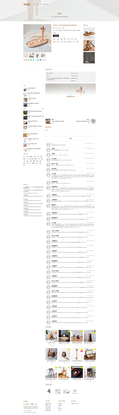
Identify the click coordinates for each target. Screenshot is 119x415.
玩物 (44, 4)
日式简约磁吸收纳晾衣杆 (77, 361)
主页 (52, 16)
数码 (41, 4)
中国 (38, 156)
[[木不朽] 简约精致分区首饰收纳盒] (90, 353)
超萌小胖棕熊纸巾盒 (51, 361)
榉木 (65, 39)
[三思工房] (66, 391)
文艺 (74, 41)
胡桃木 (33, 163)
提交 (70, 138)
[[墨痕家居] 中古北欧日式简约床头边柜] (64, 371)
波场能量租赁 (54, 186)
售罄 (57, 35)
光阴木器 (60, 403)
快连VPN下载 (54, 163)
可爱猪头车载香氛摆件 (77, 342)
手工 (24, 156)
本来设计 (60, 408)
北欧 (27, 161)
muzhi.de (29, 410)
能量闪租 (53, 204)
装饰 (75, 39)
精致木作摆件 (48, 410)
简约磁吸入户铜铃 (77, 379)
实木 (58, 41)
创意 (54, 41)
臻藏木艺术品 (48, 405)
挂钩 (77, 41)
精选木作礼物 (48, 403)
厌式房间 (60, 405)
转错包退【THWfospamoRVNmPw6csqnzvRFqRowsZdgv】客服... (32, 196)
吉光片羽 (34, 412)
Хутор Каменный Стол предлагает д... (32, 193)
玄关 (68, 39)
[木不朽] (49, 391)
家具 (41, 156)
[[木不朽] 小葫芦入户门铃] (51, 335)
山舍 (59, 410)
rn (51, 143)
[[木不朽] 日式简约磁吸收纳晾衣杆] (77, 353)
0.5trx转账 (53, 173)
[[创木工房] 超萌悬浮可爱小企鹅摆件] (64, 335)
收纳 (61, 39)
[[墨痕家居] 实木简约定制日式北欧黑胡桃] (51, 371)
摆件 (54, 39)
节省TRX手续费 (55, 230)
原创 (65, 41)
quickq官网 (53, 158)
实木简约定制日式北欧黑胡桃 (51, 379)
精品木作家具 (48, 407)
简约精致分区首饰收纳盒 (89, 361)
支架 (58, 39)
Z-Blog (28, 412)
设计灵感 (69, 41)
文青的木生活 (48, 408)
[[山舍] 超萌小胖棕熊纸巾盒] (51, 353)
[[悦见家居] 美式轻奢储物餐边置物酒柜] (90, 371)
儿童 (40, 163)
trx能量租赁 (54, 194)
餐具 (37, 4)
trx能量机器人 (54, 199)
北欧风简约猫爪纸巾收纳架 (90, 342)
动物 (40, 161)
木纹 (42, 158)
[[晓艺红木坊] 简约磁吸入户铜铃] (77, 371)
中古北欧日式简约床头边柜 (64, 379)
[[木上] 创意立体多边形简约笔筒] (64, 353)
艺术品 (34, 156)
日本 (39, 158)
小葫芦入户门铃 (51, 342)
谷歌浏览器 (53, 168)
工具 (24, 161)
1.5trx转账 (53, 222)
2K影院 (53, 148)
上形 (59, 407)
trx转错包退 (54, 301)
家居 (34, 4)
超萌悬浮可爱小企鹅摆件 (64, 342)
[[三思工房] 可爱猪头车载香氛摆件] (77, 335)
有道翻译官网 (54, 181)
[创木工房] (58, 391)
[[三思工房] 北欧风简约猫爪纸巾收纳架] (90, 335)
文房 (47, 4)
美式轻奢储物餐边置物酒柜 (90, 379)
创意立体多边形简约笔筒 (64, 361)
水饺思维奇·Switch (74, 403)
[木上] (75, 391)
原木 (72, 39)
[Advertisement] (70, 109)
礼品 (61, 41)
